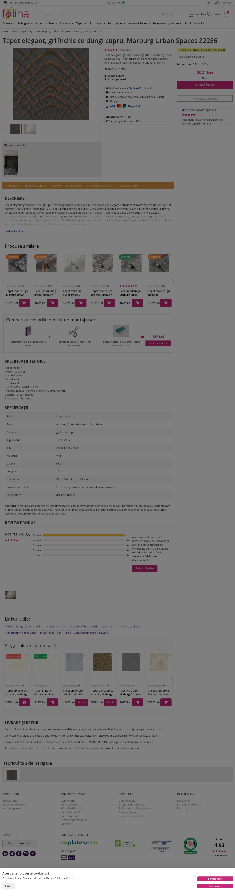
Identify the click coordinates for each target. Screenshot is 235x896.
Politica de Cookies (64, 878)
